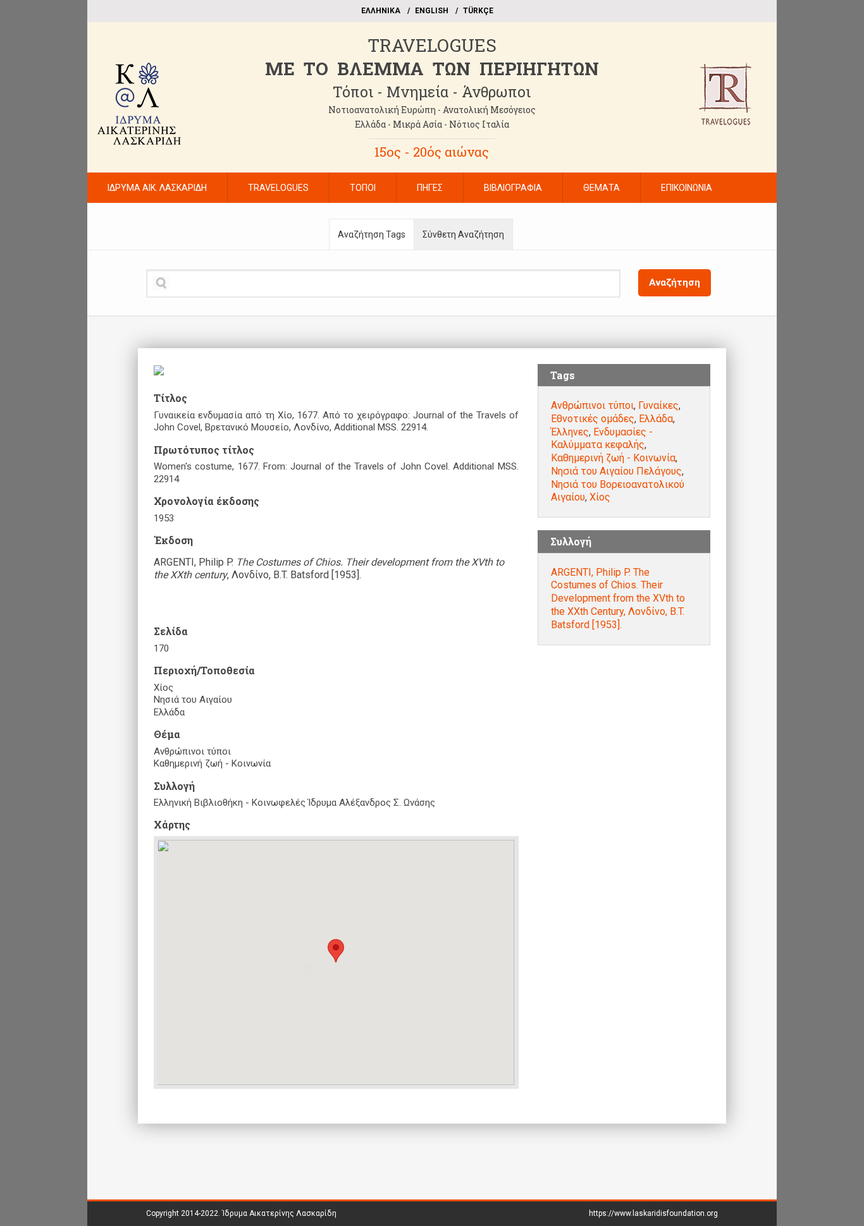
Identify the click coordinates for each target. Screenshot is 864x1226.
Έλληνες (570, 432)
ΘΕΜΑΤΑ (601, 188)
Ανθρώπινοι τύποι (592, 405)
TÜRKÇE (478, 10)
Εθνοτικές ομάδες (592, 419)
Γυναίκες (658, 405)
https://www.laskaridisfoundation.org (653, 1213)
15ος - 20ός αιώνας (431, 151)
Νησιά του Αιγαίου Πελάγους (616, 471)
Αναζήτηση (674, 282)
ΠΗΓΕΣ (430, 188)
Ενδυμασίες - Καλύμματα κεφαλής (602, 438)
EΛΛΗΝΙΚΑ (380, 10)
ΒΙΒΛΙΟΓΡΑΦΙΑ (513, 188)
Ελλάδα (656, 419)
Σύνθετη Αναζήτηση (463, 234)
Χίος (599, 497)
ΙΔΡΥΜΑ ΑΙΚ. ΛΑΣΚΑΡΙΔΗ (157, 188)
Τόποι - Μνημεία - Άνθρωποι (432, 91)
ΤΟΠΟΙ (363, 188)
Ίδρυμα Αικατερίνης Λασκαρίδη (279, 1213)
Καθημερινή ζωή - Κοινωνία (613, 458)
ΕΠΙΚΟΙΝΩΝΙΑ (686, 188)
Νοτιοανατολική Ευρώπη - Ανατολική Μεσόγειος (432, 110)
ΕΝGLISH (431, 10)
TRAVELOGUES (432, 45)
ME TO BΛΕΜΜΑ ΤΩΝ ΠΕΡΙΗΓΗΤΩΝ (432, 68)
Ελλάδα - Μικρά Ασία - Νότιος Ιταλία (432, 124)
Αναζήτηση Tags (371, 234)
